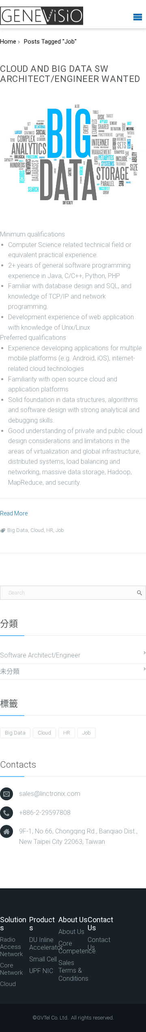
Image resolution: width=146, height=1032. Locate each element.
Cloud (37, 530)
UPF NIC (41, 971)
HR (49, 530)
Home (8, 41)
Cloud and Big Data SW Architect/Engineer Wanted (70, 74)
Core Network (11, 969)
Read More (14, 513)
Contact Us (99, 943)
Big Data (17, 530)
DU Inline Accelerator (43, 943)
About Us (71, 932)
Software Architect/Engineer (40, 655)
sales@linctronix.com (49, 794)
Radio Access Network (11, 947)
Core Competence (73, 947)
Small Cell (43, 959)
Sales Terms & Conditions (73, 970)
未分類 (9, 671)
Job (60, 530)
